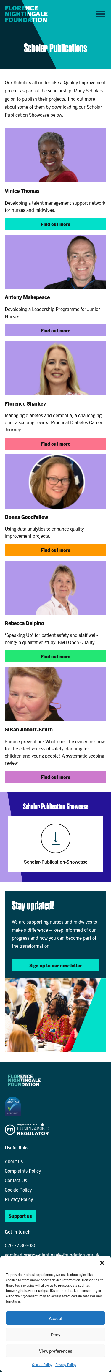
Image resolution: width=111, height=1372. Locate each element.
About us (14, 1161)
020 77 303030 (20, 1245)
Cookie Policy (42, 1364)
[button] (102, 1263)
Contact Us (16, 1180)
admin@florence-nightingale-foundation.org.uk (52, 1255)
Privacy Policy (65, 1364)
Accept (55, 1318)
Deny (55, 1334)
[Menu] (100, 13)
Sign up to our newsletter (55, 965)
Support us (20, 1216)
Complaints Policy (23, 1171)
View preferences (55, 1351)
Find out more (55, 224)
